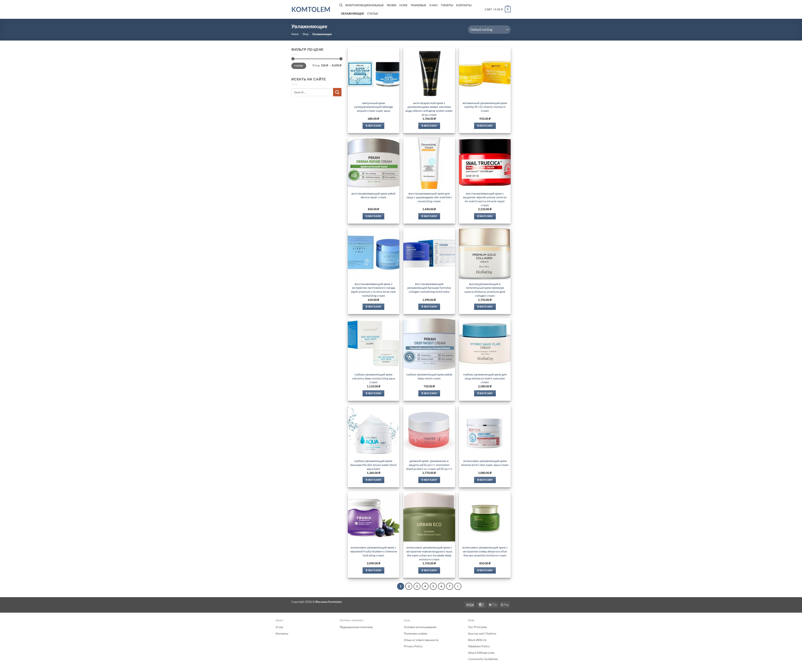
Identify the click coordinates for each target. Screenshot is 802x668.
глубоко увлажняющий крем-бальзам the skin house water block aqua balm (373, 464)
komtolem (310, 9)
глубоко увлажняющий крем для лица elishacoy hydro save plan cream (485, 378)
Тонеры (447, 5)
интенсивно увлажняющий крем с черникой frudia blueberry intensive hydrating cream (373, 551)
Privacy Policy (413, 646)
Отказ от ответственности (421, 640)
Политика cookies (415, 633)
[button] (498, 9)
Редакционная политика (356, 627)
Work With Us (477, 640)
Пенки (391, 5)
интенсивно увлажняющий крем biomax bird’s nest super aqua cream (485, 463)
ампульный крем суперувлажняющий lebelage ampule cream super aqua (373, 106)
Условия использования (420, 627)
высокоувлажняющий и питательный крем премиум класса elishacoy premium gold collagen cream (484, 289)
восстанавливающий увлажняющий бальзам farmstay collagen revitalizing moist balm (429, 287)
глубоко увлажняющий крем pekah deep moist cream (429, 376)
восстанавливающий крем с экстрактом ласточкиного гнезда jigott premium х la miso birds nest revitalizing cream (373, 289)
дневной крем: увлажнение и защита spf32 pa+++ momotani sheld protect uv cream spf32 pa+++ (429, 464)
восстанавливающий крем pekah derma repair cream (374, 195)
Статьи (372, 13)
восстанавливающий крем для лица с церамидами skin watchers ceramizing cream (429, 197)
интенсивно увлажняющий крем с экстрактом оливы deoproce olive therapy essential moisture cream (485, 551)
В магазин (373, 125)
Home (403, 5)
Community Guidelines (483, 659)
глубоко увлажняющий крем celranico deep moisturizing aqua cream (373, 378)
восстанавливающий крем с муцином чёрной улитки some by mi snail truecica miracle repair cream (485, 199)
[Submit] (337, 92)
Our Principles (477, 627)
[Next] (457, 586)
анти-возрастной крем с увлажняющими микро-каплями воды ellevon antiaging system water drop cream (429, 108)
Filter (298, 65)
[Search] (341, 5)
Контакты (464, 5)
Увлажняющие (352, 13)
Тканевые (418, 5)
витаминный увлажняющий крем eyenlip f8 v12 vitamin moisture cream (485, 106)
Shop (305, 34)
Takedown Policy (479, 646)
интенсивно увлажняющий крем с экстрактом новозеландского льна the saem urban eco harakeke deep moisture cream (429, 553)
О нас (433, 5)
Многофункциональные (364, 5)
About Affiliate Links (481, 652)
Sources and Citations (482, 633)
